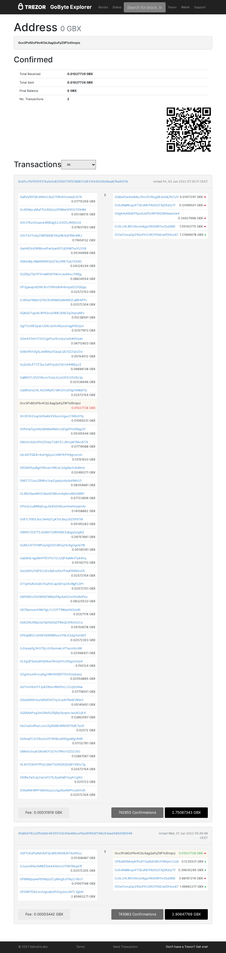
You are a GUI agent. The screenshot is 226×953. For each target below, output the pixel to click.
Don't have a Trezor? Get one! (187, 947)
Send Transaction (125, 947)
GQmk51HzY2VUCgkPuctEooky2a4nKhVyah (51, 339)
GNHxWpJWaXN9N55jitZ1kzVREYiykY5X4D (51, 261)
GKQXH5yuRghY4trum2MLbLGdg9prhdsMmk (52, 468)
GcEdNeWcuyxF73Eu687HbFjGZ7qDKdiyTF (145, 205)
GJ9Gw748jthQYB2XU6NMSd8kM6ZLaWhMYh (53, 300)
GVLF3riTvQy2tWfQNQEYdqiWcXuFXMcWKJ (51, 235)
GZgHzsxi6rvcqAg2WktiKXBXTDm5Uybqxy (51, 674)
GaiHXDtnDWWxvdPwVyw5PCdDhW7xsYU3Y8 (53, 248)
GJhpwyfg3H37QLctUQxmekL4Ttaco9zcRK (51, 648)
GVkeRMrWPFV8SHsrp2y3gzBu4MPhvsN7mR (52, 790)
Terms (80, 947)
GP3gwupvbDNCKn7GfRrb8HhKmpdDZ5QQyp (53, 287)
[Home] (32, 7)
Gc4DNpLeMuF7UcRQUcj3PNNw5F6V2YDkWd (53, 210)
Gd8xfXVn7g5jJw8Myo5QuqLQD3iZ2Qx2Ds (51, 352)
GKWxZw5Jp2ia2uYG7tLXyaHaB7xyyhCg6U (51, 777)
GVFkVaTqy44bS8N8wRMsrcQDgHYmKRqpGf (52, 429)
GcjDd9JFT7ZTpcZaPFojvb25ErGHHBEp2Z (50, 364)
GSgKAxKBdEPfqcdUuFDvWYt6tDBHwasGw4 (147, 213)
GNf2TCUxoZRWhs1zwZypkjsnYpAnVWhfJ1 (51, 481)
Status (117, 7)
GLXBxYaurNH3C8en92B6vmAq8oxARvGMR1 (52, 494)
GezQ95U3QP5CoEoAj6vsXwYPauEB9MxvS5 (52, 571)
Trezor (172, 7)
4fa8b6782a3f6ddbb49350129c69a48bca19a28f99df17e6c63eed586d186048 (75, 833)
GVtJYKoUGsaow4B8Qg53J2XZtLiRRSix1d (50, 222)
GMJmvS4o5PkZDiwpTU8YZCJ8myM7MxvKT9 (54, 442)
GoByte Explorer (71, 7)
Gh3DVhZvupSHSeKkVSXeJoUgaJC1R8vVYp (52, 416)
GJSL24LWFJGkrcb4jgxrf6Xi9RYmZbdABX (145, 226)
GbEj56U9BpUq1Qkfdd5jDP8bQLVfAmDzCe (51, 622)
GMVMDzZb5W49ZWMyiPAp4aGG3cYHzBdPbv (54, 597)
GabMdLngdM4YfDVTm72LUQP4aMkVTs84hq (53, 558)
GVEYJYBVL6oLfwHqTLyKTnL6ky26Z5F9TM (51, 519)
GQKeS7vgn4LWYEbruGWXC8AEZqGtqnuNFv (52, 313)
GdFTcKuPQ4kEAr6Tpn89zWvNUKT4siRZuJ (51, 853)
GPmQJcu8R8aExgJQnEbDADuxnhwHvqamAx (53, 506)
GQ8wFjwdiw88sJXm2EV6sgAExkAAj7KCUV (147, 197)
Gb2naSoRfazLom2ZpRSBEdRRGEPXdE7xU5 (52, 726)
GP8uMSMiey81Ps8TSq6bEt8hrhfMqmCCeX (147, 861)
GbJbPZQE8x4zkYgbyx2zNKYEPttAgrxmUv (51, 455)
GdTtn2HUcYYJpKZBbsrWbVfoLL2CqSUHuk (51, 687)
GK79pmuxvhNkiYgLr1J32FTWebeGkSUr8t (50, 610)
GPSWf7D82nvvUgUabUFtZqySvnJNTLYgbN (51, 892)
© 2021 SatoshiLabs (33, 947)
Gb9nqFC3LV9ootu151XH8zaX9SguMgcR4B (51, 739)
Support (200, 7)
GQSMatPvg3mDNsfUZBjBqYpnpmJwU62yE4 (53, 713)
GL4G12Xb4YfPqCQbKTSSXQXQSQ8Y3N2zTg (52, 764)
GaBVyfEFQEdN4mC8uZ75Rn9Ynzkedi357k (51, 197)
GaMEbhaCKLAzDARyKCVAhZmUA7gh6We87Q (53, 390)
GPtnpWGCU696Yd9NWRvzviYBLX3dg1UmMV (53, 635)
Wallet (185, 7)
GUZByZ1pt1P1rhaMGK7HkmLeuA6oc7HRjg (51, 274)
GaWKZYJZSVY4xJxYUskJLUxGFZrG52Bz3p (51, 377)
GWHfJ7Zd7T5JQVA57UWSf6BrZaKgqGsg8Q (52, 532)
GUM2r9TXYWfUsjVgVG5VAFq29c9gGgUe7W (52, 545)
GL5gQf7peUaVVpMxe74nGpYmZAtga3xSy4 (51, 661)
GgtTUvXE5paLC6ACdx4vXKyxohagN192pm (52, 326)
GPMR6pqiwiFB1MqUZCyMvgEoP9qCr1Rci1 (51, 879)
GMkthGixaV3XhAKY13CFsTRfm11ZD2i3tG (50, 751)
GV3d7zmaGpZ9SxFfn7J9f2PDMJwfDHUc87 (146, 235)
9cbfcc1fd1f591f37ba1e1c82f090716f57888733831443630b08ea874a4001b (73, 181)
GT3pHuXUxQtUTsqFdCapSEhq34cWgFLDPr (52, 584)
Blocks (103, 7)
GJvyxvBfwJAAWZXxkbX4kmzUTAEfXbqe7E (51, 866)
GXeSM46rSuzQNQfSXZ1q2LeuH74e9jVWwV (51, 700)
